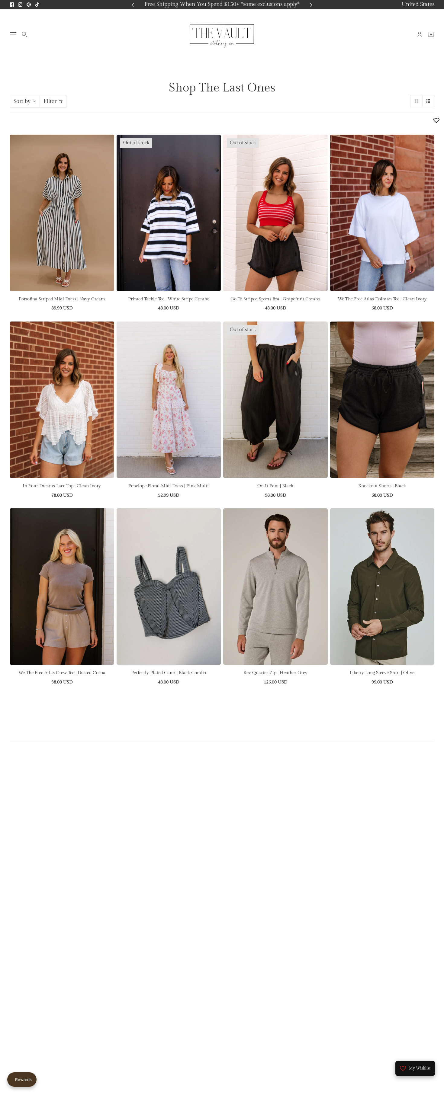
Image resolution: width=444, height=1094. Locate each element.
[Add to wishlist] (436, 120)
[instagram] (20, 4)
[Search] (24, 34)
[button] (416, 101)
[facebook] (11, 4)
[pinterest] (28, 4)
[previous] (133, 4)
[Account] (419, 34)
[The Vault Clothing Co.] (222, 34)
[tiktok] (37, 4)
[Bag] (431, 34)
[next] (311, 4)
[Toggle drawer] (13, 34)
